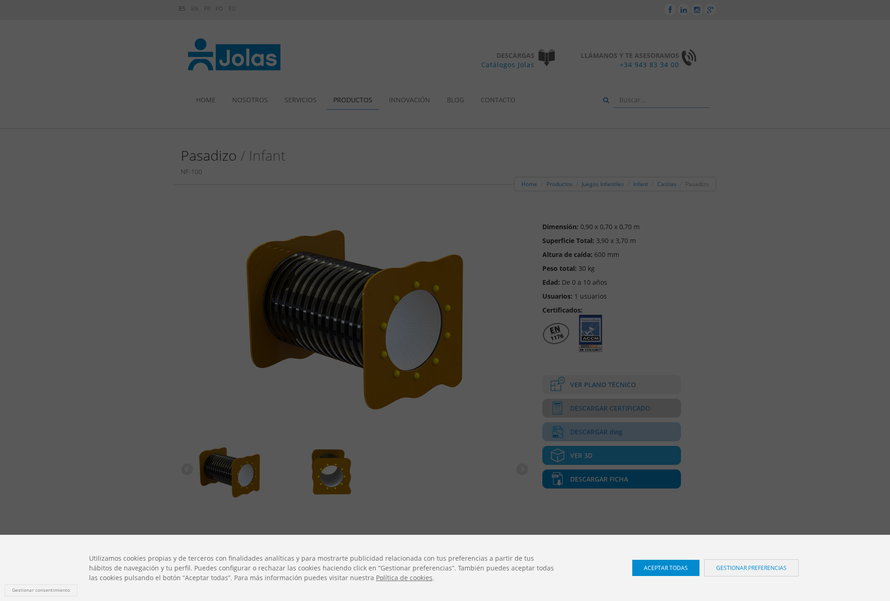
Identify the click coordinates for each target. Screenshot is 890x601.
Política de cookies (404, 577)
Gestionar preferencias (751, 568)
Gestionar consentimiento (41, 590)
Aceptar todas (666, 568)
